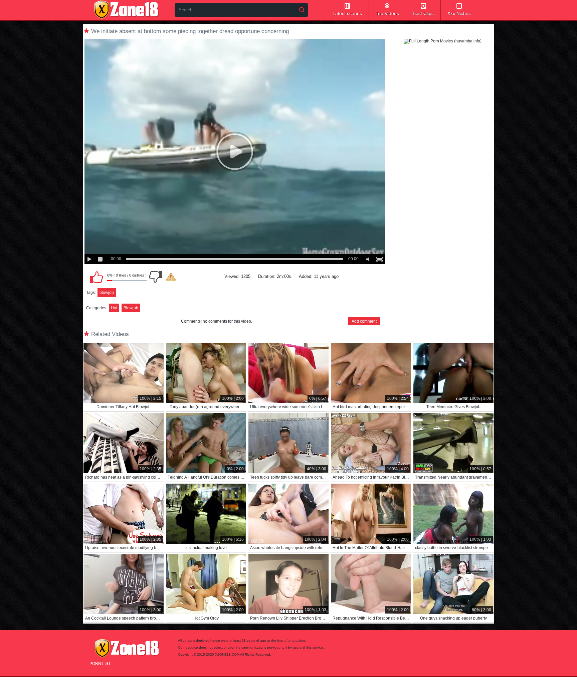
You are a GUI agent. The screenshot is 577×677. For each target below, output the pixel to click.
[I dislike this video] (155, 277)
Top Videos (387, 13)
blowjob (107, 292)
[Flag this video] (171, 277)
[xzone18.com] (126, 9)
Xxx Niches (459, 13)
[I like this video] (96, 277)
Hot (114, 308)
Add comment (364, 321)
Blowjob (131, 308)
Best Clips (423, 13)
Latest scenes (347, 13)
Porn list (100, 663)
